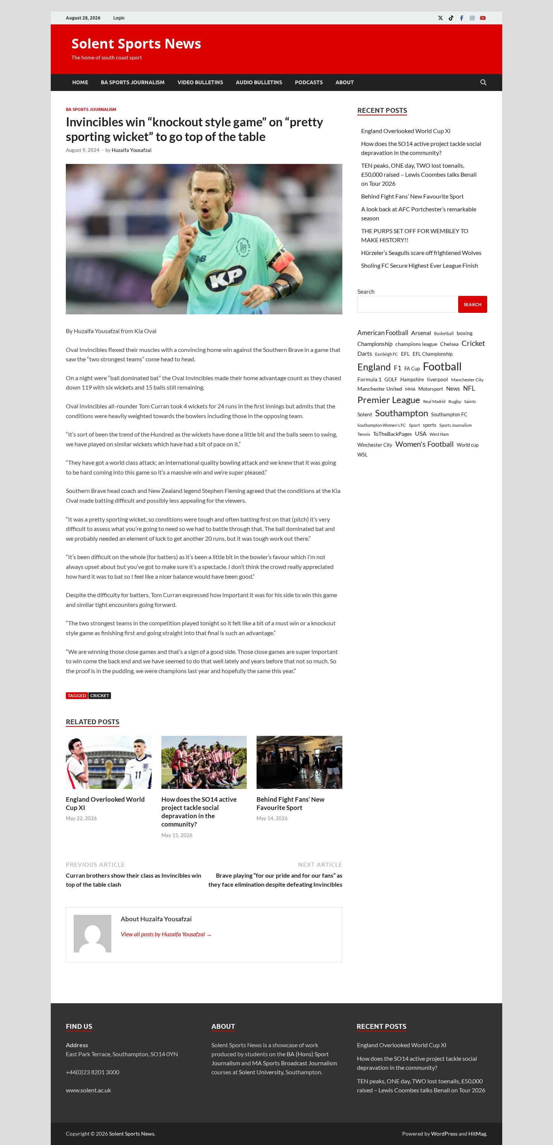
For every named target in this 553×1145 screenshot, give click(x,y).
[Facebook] (461, 17)
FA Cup (412, 368)
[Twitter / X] (440, 17)
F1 (397, 368)
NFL (469, 388)
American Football (382, 333)
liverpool (437, 379)
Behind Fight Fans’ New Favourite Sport (290, 803)
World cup (468, 445)
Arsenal (421, 332)
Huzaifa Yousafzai (132, 150)
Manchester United (379, 388)
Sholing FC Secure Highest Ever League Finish (419, 265)
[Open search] (483, 82)
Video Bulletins (200, 82)
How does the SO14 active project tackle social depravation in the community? (199, 811)
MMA (410, 389)
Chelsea (449, 344)
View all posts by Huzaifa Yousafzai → (166, 933)
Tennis (363, 434)
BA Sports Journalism (133, 82)
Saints (470, 401)
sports (429, 425)
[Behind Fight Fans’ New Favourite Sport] (299, 764)
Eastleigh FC (386, 354)
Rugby (454, 401)
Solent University (261, 1071)
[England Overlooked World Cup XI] (109, 764)
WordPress (444, 1133)
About (345, 82)
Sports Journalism (455, 425)
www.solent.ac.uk (88, 1089)
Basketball (444, 333)
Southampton (401, 413)
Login (119, 18)
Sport (414, 425)
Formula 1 (369, 379)
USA (421, 433)
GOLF (390, 379)
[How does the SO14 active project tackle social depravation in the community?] (204, 764)
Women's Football (424, 443)
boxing (464, 333)
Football (442, 366)
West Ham (439, 434)
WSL (362, 455)
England (374, 366)
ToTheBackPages (392, 434)
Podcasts (309, 82)
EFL (405, 353)
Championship (374, 343)
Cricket (99, 695)
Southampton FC (449, 414)
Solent (364, 414)
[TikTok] (451, 17)
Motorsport (430, 389)
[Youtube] (482, 17)
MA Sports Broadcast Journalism (294, 1062)
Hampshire (412, 379)
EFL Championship (433, 354)
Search (366, 291)
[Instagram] (472, 17)
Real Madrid (434, 401)
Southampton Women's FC (381, 425)
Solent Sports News (136, 43)
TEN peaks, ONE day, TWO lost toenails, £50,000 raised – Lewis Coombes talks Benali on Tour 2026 (419, 174)
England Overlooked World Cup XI (406, 130)
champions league (416, 344)
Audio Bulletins (259, 82)
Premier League (388, 399)
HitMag (477, 1133)
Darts (364, 353)
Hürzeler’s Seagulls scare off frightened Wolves (421, 252)
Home (80, 82)
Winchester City (374, 445)
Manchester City (467, 379)
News (453, 388)
